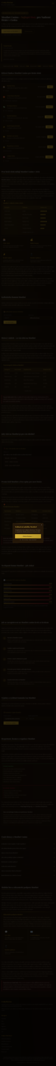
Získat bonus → (28, 536)
